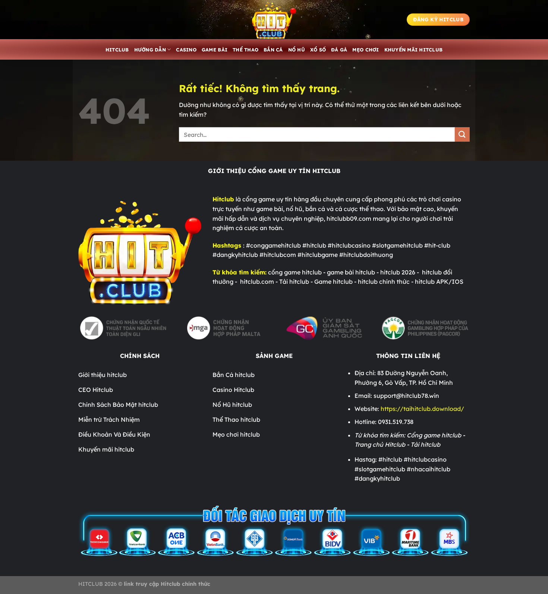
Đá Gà (339, 50)
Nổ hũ (296, 50)
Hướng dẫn (150, 50)
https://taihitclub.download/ (421, 408)
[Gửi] (462, 134)
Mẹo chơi (365, 50)
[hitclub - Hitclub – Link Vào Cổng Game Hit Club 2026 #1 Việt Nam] (274, 19)
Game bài (214, 50)
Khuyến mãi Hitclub (413, 50)
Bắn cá (273, 50)
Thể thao (245, 50)
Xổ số (318, 50)
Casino (186, 50)
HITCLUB (117, 50)
